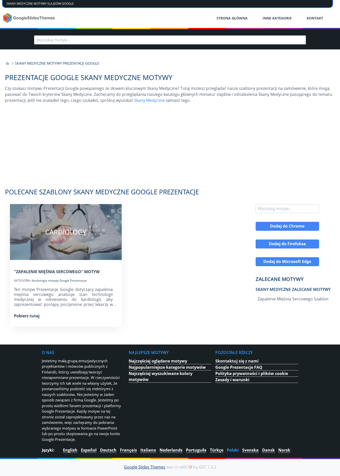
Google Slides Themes (144, 467)
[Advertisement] (170, 148)
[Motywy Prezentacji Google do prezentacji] (7, 63)
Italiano (148, 450)
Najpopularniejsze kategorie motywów (167, 367)
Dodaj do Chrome (287, 226)
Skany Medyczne (149, 100)
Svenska (250, 450)
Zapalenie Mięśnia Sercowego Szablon (293, 299)
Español (89, 450)
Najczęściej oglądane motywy (158, 361)
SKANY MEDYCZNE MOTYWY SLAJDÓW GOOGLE (40, 3)
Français (128, 450)
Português (196, 450)
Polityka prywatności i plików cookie (251, 373)
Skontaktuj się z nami (237, 361)
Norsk (284, 450)
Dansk (268, 450)
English (70, 450)
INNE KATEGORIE (277, 18)
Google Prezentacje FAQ (238, 367)
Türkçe (216, 450)
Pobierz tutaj (27, 316)
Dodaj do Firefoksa (287, 243)
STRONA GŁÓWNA (232, 18)
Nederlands (171, 450)
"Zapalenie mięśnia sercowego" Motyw (57, 271)
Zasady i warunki (232, 379)
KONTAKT (315, 18)
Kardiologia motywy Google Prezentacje (59, 280)
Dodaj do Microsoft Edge (287, 261)
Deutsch (108, 450)
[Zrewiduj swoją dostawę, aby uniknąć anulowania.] (29, 18)
